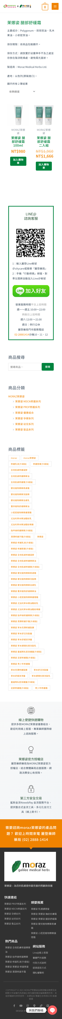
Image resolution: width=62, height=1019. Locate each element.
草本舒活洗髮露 (41, 669)
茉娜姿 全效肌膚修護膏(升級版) (25, 566)
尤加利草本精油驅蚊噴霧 (22, 524)
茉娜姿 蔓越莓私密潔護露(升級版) (26, 651)
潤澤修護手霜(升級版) (21, 536)
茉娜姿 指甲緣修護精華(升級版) (25, 615)
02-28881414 (21, 334)
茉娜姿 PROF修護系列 (27, 407)
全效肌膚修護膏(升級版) (22, 482)
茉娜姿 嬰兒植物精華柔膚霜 (23, 572)
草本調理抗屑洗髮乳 (41, 675)
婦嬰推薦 (37, 902)
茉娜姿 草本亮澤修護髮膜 (22, 627)
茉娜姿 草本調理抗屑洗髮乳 (23, 645)
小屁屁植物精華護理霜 (21, 512)
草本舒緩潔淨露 (18, 675)
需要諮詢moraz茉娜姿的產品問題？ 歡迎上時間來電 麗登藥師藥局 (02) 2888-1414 (31, 833)
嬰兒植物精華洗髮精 (20, 494)
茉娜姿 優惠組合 (24, 412)
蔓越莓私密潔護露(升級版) (23, 681)
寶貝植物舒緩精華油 (20, 506)
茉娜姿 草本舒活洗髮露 (21, 633)
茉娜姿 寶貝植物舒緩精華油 (23, 591)
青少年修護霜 (41, 687)
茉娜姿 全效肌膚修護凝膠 (22, 554)
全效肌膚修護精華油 (20, 476)
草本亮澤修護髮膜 (19, 669)
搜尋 (47, 366)
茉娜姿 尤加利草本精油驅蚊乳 (24, 603)
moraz (14, 457)
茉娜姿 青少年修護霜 (20, 663)
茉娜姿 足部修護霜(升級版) (23, 657)
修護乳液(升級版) (19, 463)
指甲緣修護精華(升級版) (22, 530)
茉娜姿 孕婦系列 (24, 418)
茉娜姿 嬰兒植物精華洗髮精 (23, 578)
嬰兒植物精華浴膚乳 (20, 500)
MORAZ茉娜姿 (16, 396)
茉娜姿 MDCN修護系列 (28, 401)
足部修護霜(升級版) (20, 687)
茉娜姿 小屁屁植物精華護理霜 (24, 597)
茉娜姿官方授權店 (31, 759)
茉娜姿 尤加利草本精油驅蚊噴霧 (25, 609)
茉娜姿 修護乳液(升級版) (22, 542)
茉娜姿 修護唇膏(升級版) (22, 548)
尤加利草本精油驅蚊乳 (21, 518)
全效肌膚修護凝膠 (19, 469)
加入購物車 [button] (18, 161)
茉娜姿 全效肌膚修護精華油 (23, 560)
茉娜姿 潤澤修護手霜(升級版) (24, 621)
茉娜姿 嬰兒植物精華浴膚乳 (23, 584)
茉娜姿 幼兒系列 (24, 424)
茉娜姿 (40, 536)
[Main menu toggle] (55, 6)
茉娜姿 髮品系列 (24, 429)
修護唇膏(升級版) (41, 463)
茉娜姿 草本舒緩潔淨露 (21, 639)
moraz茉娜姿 (29, 457)
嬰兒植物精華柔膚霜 (20, 488)
